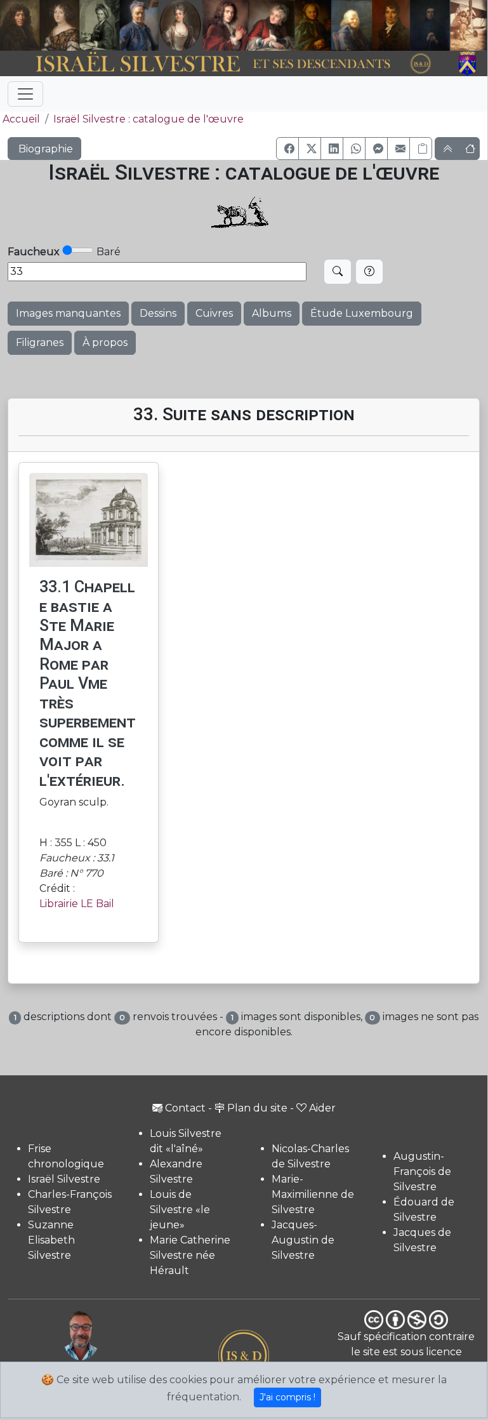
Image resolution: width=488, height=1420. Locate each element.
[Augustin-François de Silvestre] (391, 25)
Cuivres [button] (214, 313)
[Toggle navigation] (25, 94)
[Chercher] (337, 272)
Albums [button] (271, 313)
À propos (105, 342)
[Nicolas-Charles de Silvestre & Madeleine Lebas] (248, 25)
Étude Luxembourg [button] (361, 313)
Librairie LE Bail (76, 904)
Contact (185, 1108)
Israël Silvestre (64, 1179)
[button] (287, 148)
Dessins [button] (158, 313)
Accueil (21, 119)
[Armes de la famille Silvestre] (469, 64)
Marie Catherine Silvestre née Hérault (190, 1255)
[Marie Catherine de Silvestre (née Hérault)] (180, 25)
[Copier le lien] (420, 148)
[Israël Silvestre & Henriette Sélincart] (39, 26)
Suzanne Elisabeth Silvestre (51, 1240)
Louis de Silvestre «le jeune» (180, 1209)
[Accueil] (225, 64)
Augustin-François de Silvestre (422, 1171)
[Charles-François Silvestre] (99, 25)
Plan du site (257, 1108)
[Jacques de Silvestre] (469, 25)
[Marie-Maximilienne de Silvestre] (312, 25)
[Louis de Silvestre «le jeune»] (139, 25)
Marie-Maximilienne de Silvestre (313, 1194)
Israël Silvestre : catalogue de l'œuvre (148, 119)
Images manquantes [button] (68, 313)
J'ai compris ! (287, 1397)
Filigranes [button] (39, 342)
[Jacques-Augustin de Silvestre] (351, 25)
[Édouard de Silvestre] (430, 25)
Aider (322, 1108)
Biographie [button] (44, 149)
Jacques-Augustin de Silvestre (303, 1240)
